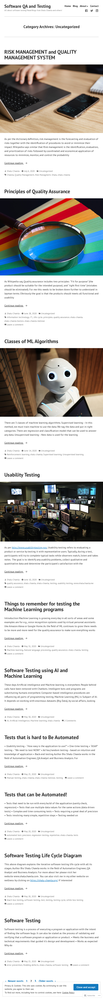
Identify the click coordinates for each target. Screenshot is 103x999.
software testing (32, 900)
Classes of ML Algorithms (31, 341)
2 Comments (70, 720)
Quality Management (24, 174)
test (43, 900)
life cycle (38, 317)
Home (68, 6)
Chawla (10, 174)
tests (75, 835)
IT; (31, 317)
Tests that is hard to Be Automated (41, 737)
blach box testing (15, 900)
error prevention (14, 965)
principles (48, 317)
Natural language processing (37, 650)
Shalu (54, 174)
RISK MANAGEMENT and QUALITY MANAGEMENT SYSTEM (40, 55)
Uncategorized (46, 171)
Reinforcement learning (18, 454)
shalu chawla (64, 174)
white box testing (74, 900)
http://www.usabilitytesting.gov (29, 547)
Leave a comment (15, 324)
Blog (75, 6)
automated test (14, 835)
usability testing (65, 583)
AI (8, 720)
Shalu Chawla (13, 171)
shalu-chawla (43, 583)
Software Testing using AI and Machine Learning (36, 673)
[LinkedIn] (96, 10)
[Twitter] (91, 10)
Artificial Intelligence (20, 720)
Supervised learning (52, 454)
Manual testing (14, 777)
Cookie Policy (68, 992)
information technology (18, 317)
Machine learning (15, 650)
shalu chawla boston (14, 320)
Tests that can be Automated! (35, 794)
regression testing (40, 835)
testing (53, 583)
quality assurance (61, 317)
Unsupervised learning (73, 454)
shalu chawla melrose (35, 320)
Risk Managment (43, 174)
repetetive (54, 835)
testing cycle (59, 900)
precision (26, 835)
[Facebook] (87, 10)
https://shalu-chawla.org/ (44, 880)
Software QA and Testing (27, 6)
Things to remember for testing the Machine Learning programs (42, 606)
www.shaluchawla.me (83, 583)
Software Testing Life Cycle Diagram (43, 855)
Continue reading (14, 163)
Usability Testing (22, 474)
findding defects (31, 965)
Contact (94, 6)
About (83, 6)
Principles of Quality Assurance (37, 191)
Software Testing (22, 920)
